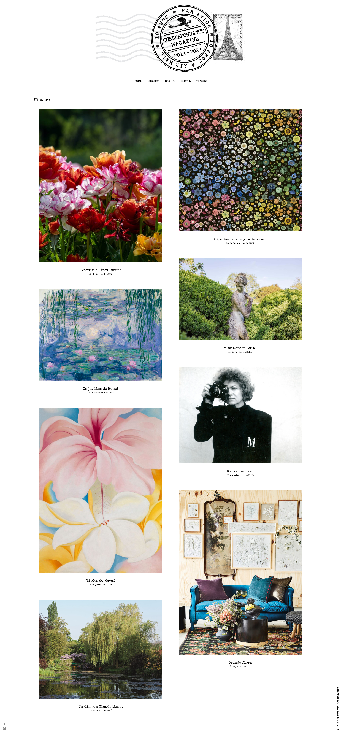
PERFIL (186, 81)
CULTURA (153, 81)
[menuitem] (138, 81)
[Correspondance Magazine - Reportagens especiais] (170, 38)
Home (138, 81)
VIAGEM (201, 81)
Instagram (6, 728)
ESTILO (170, 81)
